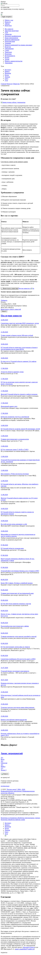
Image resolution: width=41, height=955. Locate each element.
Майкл (3, 765)
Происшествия (10, 41)
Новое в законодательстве (13, 61)
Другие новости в (24, 288)
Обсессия (4, 762)
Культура (8, 47)
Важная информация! (12, 39)
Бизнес (7, 57)
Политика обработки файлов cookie (13, 819)
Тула (6, 80)
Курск (7, 75)
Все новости (9, 29)
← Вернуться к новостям (9, 288)
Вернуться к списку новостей (11, 309)
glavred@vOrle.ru (29, 947)
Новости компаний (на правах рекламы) (18, 45)
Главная (3, 84)
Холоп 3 (3, 769)
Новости (8, 22)
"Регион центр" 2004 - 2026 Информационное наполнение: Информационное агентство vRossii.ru (18, 791)
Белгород (8, 70)
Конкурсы (8, 25)
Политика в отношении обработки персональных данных (20, 818)
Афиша (7, 24)
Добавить (4, 300)
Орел (6, 78)
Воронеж (8, 73)
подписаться (5, 786)
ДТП (6, 32)
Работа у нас (9, 20)
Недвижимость (10, 56)
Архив (7, 59)
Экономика (8, 63)
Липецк (7, 77)
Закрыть (4, 311)
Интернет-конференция (13, 36)
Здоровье (8, 43)
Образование (9, 48)
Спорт (7, 50)
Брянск (7, 71)
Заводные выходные (12, 31)
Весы (2, 758)
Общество (8, 34)
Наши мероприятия (11, 38)
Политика (8, 54)
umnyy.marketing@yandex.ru (24, 949)
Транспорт (8, 52)
